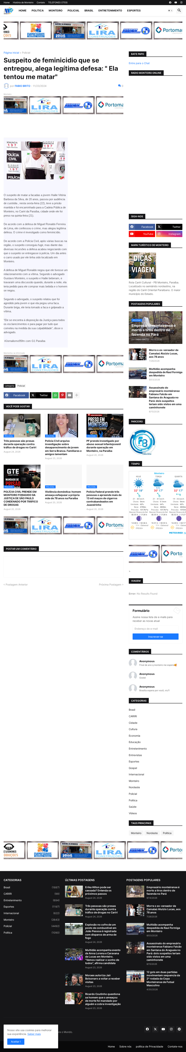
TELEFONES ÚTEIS (58, 2)
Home (7, 2)
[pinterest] (179, 1029)
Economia (134, 735)
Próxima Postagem (110, 584)
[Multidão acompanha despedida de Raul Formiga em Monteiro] (138, 373)
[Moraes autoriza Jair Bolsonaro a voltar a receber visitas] (74, 980)
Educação (135, 742)
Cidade (133, 722)
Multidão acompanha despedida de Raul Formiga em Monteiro (165, 372)
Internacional (136, 774)
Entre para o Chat (139, 63)
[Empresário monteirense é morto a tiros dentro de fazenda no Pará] (135, 891)
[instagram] (181, 2)
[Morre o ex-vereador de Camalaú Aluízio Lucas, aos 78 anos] (138, 354)
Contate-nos (175, 1046)
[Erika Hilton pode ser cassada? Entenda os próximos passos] (74, 891)
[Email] (69, 395)
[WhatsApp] (55, 395)
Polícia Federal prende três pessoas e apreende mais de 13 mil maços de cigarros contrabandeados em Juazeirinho (104, 498)
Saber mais (34, 1033)
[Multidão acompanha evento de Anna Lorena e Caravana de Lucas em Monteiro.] (74, 954)
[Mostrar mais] (77, 395)
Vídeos (133, 813)
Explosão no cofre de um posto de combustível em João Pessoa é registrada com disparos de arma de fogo (100, 931)
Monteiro (55, 10)
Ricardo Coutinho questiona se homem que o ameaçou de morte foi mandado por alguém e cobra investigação (103, 998)
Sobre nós (125, 1046)
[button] (170, 10)
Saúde (132, 806)
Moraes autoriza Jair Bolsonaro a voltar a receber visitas (102, 978)
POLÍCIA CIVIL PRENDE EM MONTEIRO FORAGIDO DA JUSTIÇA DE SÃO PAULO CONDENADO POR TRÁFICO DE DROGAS (21, 498)
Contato (41, 2)
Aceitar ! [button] (16, 1041)
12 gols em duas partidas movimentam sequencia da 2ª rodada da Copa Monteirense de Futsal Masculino (163, 978)
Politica (38, 10)
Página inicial (11, 52)
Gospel (133, 768)
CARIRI (133, 716)
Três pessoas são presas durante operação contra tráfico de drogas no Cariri (20, 444)
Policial (73, 10)
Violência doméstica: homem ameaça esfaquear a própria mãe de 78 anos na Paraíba (63, 495)
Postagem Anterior (17, 584)
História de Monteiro (23, 2)
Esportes (134, 10)
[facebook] (170, 2)
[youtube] (176, 2)
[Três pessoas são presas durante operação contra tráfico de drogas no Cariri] (74, 910)
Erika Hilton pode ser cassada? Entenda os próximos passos (98, 890)
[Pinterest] (62, 395)
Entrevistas (135, 755)
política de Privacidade (149, 1046)
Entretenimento (110, 10)
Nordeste (134, 787)
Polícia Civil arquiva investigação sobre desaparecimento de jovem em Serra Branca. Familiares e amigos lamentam (63, 447)
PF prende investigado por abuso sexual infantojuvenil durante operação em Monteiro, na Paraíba (103, 445)
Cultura (133, 729)
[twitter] (155, 1029)
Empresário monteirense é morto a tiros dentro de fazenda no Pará (163, 890)
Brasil (88, 10)
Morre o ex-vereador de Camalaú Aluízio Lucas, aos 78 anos (163, 353)
